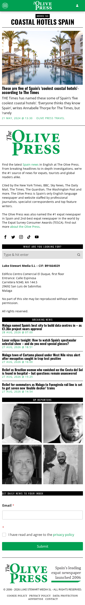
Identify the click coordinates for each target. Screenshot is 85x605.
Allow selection (43, 369)
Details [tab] (43, 222)
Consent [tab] (15, 222)
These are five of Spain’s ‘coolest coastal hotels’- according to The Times (40, 90)
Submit (42, 546)
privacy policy (63, 534)
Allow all (43, 351)
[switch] (74, 304)
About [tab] (69, 222)
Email (8, 505)
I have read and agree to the (41, 535)
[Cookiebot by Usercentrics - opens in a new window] (62, 211)
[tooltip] (22, 423)
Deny (42, 387)
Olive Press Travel (50, 118)
